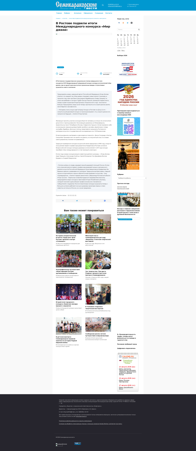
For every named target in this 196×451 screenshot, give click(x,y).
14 (121, 41)
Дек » (123, 50)
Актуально (77, 13)
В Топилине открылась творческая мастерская (94, 307)
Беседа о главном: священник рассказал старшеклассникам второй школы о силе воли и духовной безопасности (128, 211)
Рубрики (67, 13)
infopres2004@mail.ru (115, 6)
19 (137, 41)
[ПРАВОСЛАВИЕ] (128, 205)
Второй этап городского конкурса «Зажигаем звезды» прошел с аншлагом (67, 304)
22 (124, 43)
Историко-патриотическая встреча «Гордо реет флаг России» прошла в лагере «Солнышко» (66, 238)
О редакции (99, 13)
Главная (59, 13)
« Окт (118, 50)
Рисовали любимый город (127, 344)
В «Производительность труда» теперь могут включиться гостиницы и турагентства (126, 337)
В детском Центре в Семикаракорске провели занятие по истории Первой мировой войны (66, 339)
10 (131, 39)
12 (137, 39)
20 (118, 43)
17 (131, 41)
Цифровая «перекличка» (126, 348)
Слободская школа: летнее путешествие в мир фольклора (97, 335)
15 (124, 41)
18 (134, 41)
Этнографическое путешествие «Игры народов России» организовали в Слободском (68, 271)
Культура (60, 67)
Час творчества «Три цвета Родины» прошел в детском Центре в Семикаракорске (95, 273)
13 (117, 41)
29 (124, 45)
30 (128, 45)
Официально (88, 13)
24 (131, 43)
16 (127, 41)
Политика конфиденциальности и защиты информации (75, 421)
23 (128, 43)
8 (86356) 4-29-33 (113, 4)
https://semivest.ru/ (81, 416)
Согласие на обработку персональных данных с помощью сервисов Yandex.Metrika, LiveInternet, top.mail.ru (90, 424)
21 (121, 43)
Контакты (108, 13)
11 (134, 39)
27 (118, 45)
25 (134, 43)
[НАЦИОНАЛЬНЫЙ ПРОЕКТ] (128, 331)
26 (137, 43)
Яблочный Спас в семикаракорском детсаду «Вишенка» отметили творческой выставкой (98, 238)
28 (121, 45)
